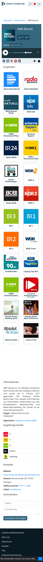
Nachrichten (16, 45)
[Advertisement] (21, 13)
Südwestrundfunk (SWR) (25, 420)
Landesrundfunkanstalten (13, 532)
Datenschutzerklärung (11, 555)
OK (40, 559)
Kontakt (5, 546)
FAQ (3, 550)
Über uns (6, 537)
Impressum (7, 541)
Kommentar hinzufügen (15, 518)
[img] (39, 4)
